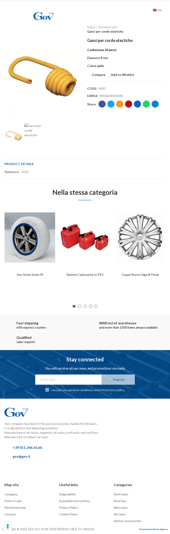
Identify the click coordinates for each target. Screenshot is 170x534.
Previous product (151, 29)
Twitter (110, 104)
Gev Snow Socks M (30, 274)
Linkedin (137, 104)
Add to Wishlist (122, 75)
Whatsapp (146, 104)
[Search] (148, 10)
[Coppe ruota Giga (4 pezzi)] (140, 237)
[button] (8, 73)
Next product (162, 29)
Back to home (157, 29)
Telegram (155, 104)
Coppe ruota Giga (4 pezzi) (140, 274)
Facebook (102, 104)
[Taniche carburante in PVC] (85, 237)
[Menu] (6, 6)
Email (119, 104)
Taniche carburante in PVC (85, 274)
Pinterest (128, 104)
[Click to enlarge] (12, 114)
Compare (98, 75)
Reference (11, 172)
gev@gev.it (22, 456)
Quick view (44, 231)
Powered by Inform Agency (153, 529)
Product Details (18, 164)
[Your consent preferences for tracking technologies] (8, 526)
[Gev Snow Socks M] (29, 237)
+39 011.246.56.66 (27, 447)
